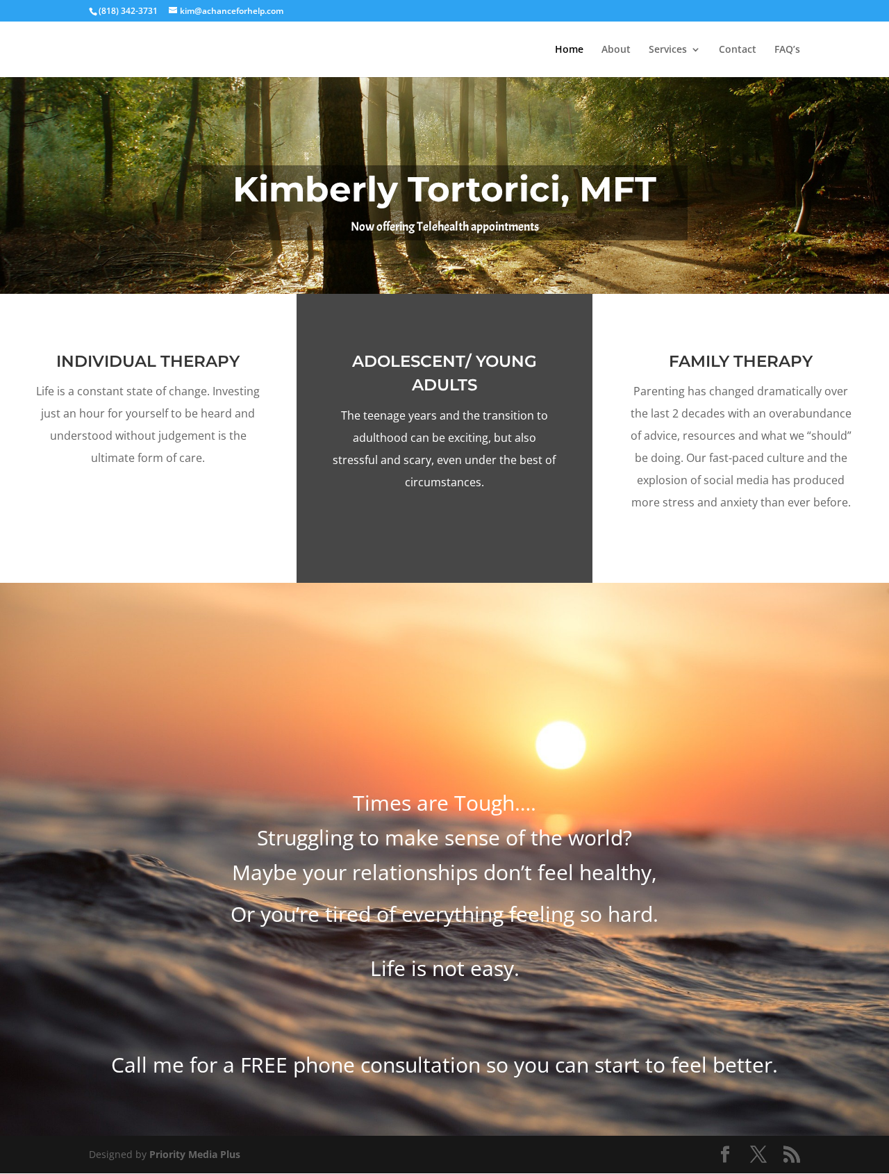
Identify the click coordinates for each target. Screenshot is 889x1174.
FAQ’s (787, 50)
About (616, 50)
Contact (737, 50)
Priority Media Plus (194, 1154)
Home (569, 50)
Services (668, 50)
